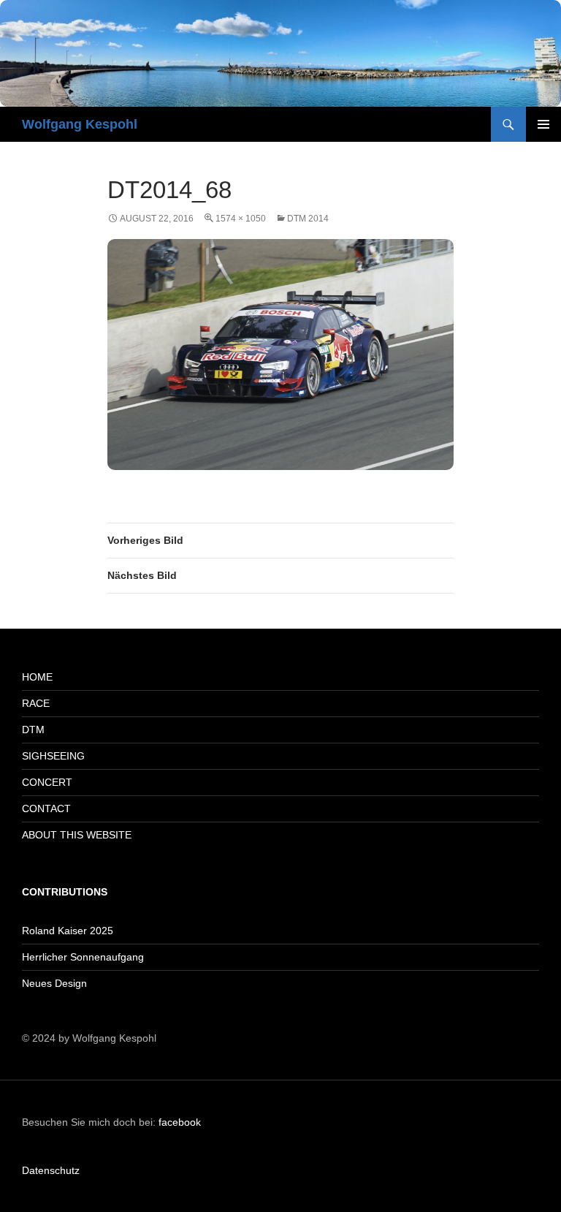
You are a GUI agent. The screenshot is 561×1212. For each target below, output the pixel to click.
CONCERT (47, 782)
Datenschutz (51, 1170)
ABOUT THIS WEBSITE (76, 835)
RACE (36, 703)
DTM (33, 729)
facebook (180, 1122)
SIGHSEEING (53, 756)
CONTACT (46, 808)
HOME (37, 677)
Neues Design (54, 983)
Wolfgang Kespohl (79, 124)
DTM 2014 (308, 218)
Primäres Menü (543, 124)
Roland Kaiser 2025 (67, 930)
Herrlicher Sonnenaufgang (83, 957)
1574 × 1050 (240, 218)
